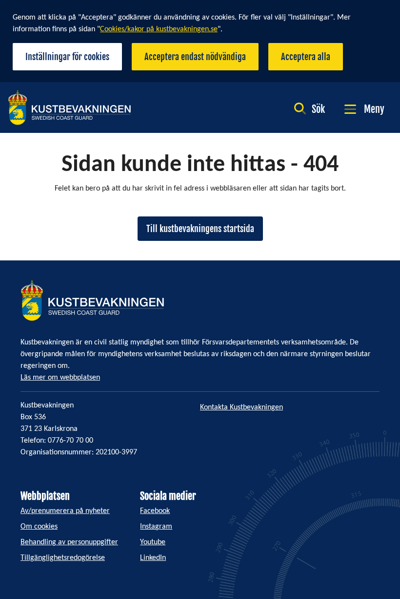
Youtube (152, 542)
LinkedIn (153, 558)
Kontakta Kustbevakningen (241, 407)
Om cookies (39, 527)
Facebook (155, 511)
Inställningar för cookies (67, 56)
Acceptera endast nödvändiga (195, 56)
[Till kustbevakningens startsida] (69, 107)
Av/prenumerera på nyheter (65, 511)
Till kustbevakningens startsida (200, 228)
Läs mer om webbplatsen (60, 378)
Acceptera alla (305, 56)
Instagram (156, 527)
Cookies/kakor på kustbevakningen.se (159, 29)
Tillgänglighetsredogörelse (62, 558)
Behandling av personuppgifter (69, 542)
